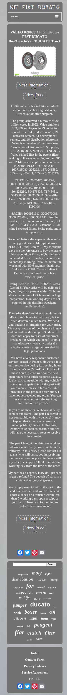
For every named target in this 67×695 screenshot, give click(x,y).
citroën (41, 592)
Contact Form (34, 659)
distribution (22, 579)
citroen (20, 618)
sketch (20, 626)
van (53, 618)
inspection (24, 592)
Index (35, 653)
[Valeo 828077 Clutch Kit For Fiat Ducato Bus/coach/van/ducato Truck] (35, 62)
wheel (41, 587)
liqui (33, 618)
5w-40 (29, 640)
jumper (20, 605)
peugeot (43, 624)
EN (31, 679)
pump (54, 579)
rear (51, 593)
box (55, 607)
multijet (25, 598)
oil (52, 612)
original (18, 587)
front (44, 618)
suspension (23, 574)
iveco (39, 639)
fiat (19, 632)
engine (52, 587)
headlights (42, 580)
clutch (34, 632)
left (29, 626)
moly (37, 573)
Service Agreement (35, 672)
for (30, 586)
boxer (30, 612)
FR (38, 679)
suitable (47, 598)
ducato (40, 604)
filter (50, 633)
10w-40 (37, 599)
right (48, 574)
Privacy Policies (35, 666)
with (17, 613)
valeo (43, 613)
